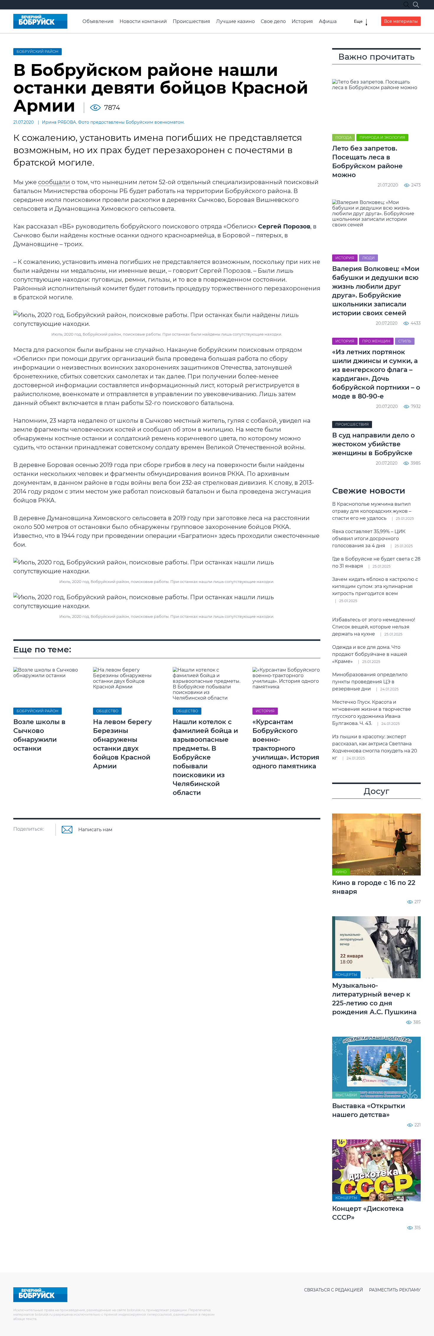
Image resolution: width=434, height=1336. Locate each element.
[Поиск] (416, 4)
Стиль (404, 341)
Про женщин (376, 341)
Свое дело (273, 21)
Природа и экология (382, 137)
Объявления (98, 21)
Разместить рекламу (395, 1290)
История (302, 21)
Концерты (346, 974)
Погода (343, 137)
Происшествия (191, 21)
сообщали (54, 182)
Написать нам (95, 829)
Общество (107, 711)
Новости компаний (143, 21)
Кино (341, 872)
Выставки (346, 1095)
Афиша (328, 21)
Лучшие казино (235, 21)
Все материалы (401, 21)
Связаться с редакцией (333, 1290)
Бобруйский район (37, 51)
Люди (368, 258)
